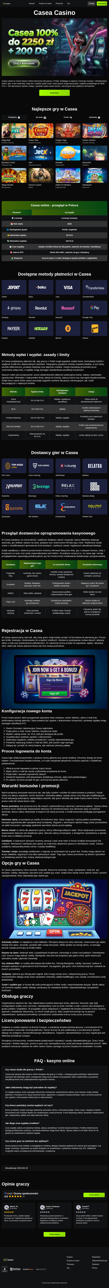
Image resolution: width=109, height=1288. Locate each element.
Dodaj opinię (94, 1195)
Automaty (93, 117)
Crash (66, 117)
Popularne (12, 117)
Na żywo (39, 117)
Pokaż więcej (54, 1234)
